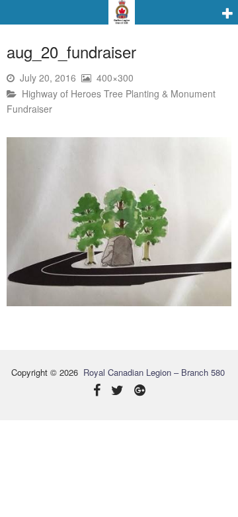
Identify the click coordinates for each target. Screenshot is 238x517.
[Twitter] (117, 391)
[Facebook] (96, 391)
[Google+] (139, 391)
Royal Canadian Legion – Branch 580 (154, 372)
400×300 (115, 77)
